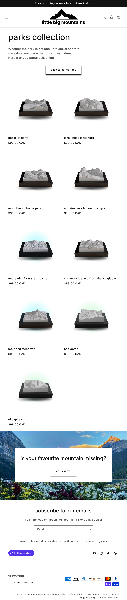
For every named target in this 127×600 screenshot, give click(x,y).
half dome (71, 349)
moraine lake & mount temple (85, 208)
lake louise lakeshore (79, 137)
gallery (103, 541)
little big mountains (35, 594)
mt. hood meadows (21, 349)
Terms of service (111, 594)
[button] (7, 17)
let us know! (63, 471)
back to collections (63, 69)
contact (90, 541)
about (80, 541)
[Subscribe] (89, 529)
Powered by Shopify (55, 594)
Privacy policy (92, 594)
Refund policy (75, 594)
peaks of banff (18, 137)
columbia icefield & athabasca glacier (90, 278)
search (24, 541)
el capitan (15, 419)
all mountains (49, 541)
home (34, 541)
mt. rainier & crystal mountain (29, 278)
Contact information (109, 597)
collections (66, 541)
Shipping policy (87, 597)
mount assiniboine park (24, 208)
